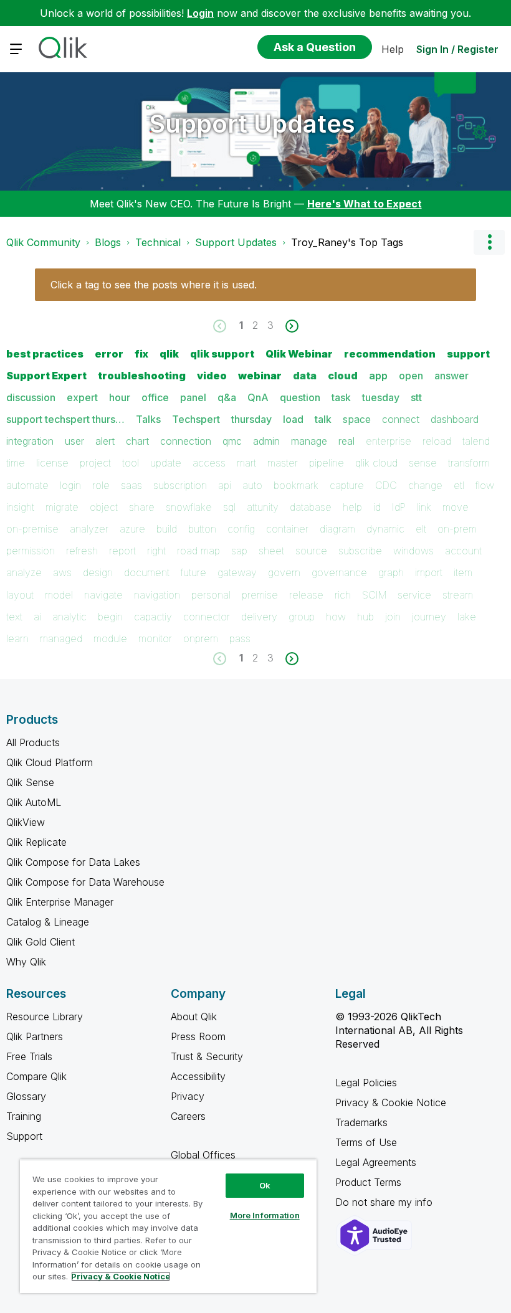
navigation (157, 595)
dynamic (385, 529)
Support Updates (252, 123)
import (428, 572)
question (300, 397)
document (147, 572)
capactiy (153, 616)
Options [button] (489, 242)
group (302, 616)
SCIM (374, 595)
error (109, 354)
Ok (264, 1185)
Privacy (187, 1096)
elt (421, 529)
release (306, 595)
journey (429, 616)
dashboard (455, 419)
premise (260, 595)
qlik (169, 354)
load (293, 419)
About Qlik (194, 1016)
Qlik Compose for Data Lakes (73, 862)
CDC (386, 485)
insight (20, 507)
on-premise (32, 529)
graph (391, 572)
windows (413, 550)
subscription (180, 485)
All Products (33, 742)
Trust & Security (207, 1056)
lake (466, 616)
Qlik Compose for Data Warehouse (85, 882)
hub (365, 616)
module (110, 638)
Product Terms (368, 1182)
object (104, 507)
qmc (232, 441)
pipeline (326, 463)
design (98, 572)
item (463, 572)
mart (246, 463)
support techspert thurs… (65, 419)
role (101, 485)
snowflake (189, 507)
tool (130, 463)
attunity (263, 507)
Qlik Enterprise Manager (59, 902)
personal (211, 595)
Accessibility (198, 1076)
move (455, 507)
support (468, 354)
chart (137, 441)
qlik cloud (376, 463)
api (224, 485)
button (202, 529)
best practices (45, 354)
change (425, 485)
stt (416, 397)
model (59, 595)
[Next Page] (290, 326)
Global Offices (203, 1155)
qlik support (222, 354)
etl (459, 485)
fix (141, 354)
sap (239, 550)
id (377, 507)
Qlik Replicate (36, 842)
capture (347, 485)
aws (62, 572)
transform (469, 463)
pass (240, 638)
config (241, 529)
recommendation (390, 354)
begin (110, 616)
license (52, 463)
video (212, 375)
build (166, 529)
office (155, 397)
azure (132, 529)
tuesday (380, 397)
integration (30, 441)
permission (30, 550)
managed (61, 638)
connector (206, 616)
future (193, 572)
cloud (343, 375)
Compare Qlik (36, 1076)
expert (82, 397)
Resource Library (44, 1016)
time (15, 463)
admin (266, 441)
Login (200, 13)
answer (451, 375)
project (95, 463)
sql (229, 507)
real (346, 441)
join (393, 616)
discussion (30, 397)
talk (323, 419)
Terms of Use (366, 1142)
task (341, 397)
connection (185, 441)
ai (37, 616)
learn (17, 638)
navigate (103, 595)
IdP (399, 507)
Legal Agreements (375, 1162)
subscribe (360, 550)
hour (119, 397)
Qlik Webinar (299, 354)
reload (437, 441)
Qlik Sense (30, 782)
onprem (200, 638)
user (74, 441)
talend (476, 441)
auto (252, 485)
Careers (188, 1116)
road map (198, 550)
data (305, 375)
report (122, 550)
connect (400, 419)
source (311, 550)
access (209, 463)
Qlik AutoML (33, 802)
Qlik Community (43, 242)
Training (23, 1116)
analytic (69, 616)
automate (27, 485)
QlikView (25, 822)
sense (423, 463)
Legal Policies (366, 1082)
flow (484, 485)
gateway (237, 572)
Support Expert (46, 375)
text (14, 616)
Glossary (26, 1096)
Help (392, 49)
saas (131, 485)
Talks (148, 419)
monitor (155, 638)
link (424, 507)
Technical (158, 242)
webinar (260, 375)
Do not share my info (385, 1202)
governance (339, 572)
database (311, 507)
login (70, 485)
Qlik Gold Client (40, 942)
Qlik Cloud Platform (49, 762)
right (156, 550)
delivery (259, 616)
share (142, 507)
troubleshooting (142, 375)
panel (193, 397)
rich (343, 595)
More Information (265, 1215)
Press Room (198, 1036)
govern (284, 572)
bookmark (296, 485)
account (463, 550)
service (414, 595)
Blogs (108, 242)
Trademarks (361, 1122)
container (287, 529)
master (282, 463)
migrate (62, 507)
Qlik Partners (34, 1036)
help (352, 507)
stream (457, 595)
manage (309, 441)
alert (105, 441)
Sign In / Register (457, 49)
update (165, 463)
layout (20, 595)
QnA (258, 397)
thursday (251, 419)
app (378, 375)
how (336, 616)
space (357, 419)
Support (24, 1136)
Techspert (196, 419)
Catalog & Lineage (47, 922)
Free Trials (29, 1056)
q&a (226, 397)
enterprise (388, 441)
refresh (82, 550)
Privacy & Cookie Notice (390, 1102)
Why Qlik (26, 961)
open (411, 375)
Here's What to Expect (364, 203)
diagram (337, 529)
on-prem (457, 529)
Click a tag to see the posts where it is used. (153, 284)
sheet (271, 550)
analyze (24, 572)
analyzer (89, 529)
